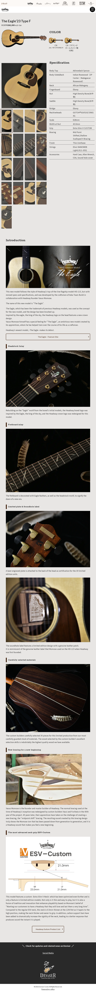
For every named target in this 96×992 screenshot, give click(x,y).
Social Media (48, 953)
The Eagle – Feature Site (48, 337)
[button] (40, 86)
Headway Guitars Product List (48, 929)
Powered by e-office (48, 989)
